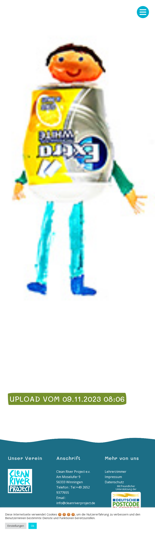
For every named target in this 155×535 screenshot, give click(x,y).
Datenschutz (114, 482)
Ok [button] (32, 526)
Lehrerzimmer (115, 471)
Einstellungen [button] (15, 526)
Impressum (113, 477)
